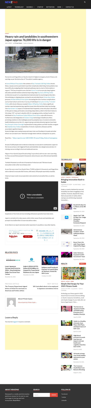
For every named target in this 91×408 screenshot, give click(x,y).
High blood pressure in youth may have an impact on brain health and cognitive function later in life (79, 341)
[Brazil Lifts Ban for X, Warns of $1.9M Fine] (66, 205)
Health (63, 281)
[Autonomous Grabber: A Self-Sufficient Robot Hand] (66, 230)
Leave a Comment (28, 43)
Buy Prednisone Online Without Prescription (26, 115)
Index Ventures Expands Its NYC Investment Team (79, 254)
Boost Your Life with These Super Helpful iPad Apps (79, 244)
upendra (75, 288)
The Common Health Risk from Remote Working (79, 367)
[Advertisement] (45, 20)
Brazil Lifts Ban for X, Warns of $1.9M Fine (79, 206)
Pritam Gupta (18, 43)
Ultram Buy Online (49, 97)
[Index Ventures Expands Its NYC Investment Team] (66, 253)
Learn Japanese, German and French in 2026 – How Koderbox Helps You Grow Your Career (12, 270)
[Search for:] (45, 395)
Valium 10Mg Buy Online (35, 104)
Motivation (50, 7)
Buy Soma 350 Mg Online (45, 92)
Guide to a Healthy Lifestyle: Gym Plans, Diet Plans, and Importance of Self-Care (79, 324)
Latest (9, 7)
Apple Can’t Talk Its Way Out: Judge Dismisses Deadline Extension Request (79, 219)
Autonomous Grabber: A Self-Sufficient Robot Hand (78, 232)
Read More (16, 400)
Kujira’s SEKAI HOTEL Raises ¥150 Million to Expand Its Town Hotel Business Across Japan (31, 269)
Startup (40, 7)
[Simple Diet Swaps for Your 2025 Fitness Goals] (73, 280)
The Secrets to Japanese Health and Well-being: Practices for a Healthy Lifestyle (79, 310)
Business (30, 7)
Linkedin (64, 400)
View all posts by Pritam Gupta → (27, 302)
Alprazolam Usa (13, 108)
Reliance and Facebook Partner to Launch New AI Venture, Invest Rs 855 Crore (50, 270)
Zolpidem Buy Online (13, 126)
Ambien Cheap (28, 117)
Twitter (63, 397)
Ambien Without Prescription (20, 99)
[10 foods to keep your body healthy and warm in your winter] (66, 353)
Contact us (70, 7)
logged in (15, 322)
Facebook (64, 394)
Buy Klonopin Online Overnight (14, 124)
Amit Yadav (78, 184)
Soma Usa (34, 90)
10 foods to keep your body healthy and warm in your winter (79, 356)
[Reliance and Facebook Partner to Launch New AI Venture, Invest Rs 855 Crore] (50, 265)
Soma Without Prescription (14, 83)
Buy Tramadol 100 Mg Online (41, 83)
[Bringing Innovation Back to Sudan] (73, 175)
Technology (19, 7)
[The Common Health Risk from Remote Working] (66, 366)
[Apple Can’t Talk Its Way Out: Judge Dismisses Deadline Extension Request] (66, 215)
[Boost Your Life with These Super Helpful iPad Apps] (66, 242)
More (59, 7)
